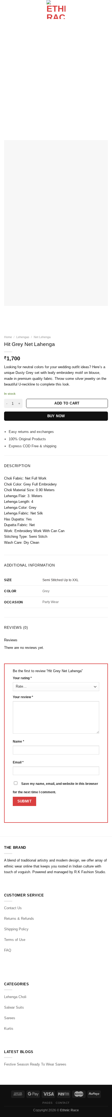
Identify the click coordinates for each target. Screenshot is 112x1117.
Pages (47, 1102)
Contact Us (13, 908)
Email (18, 762)
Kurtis (8, 1029)
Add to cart (66, 403)
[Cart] (105, 9)
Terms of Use (14, 940)
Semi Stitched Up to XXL (60, 580)
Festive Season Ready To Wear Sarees (35, 1064)
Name (18, 741)
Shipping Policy (16, 929)
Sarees (9, 1018)
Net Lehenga (42, 337)
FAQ (7, 950)
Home (8, 337)
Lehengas (22, 337)
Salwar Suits (14, 1007)
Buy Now (56, 416)
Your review (23, 697)
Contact (63, 1102)
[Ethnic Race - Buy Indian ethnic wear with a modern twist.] (56, 9)
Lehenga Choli (15, 997)
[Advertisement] (56, 77)
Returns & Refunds (19, 919)
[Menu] (7, 10)
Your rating (22, 678)
